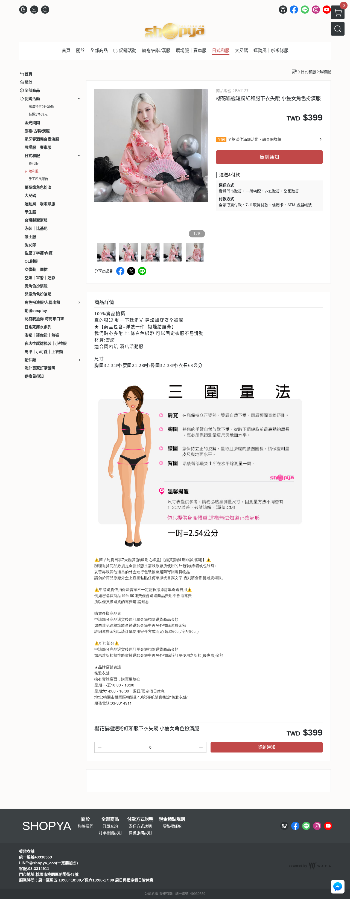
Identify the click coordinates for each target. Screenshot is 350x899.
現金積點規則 (172, 819)
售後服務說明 (140, 833)
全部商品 (110, 819)
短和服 (34, 171)
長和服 (34, 164)
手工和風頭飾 (38, 179)
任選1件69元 (38, 114)
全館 (221, 139)
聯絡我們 (85, 826)
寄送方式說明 (140, 826)
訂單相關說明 (110, 833)
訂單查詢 (110, 826)
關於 (85, 819)
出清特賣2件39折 (41, 107)
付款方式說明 (140, 819)
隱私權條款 (172, 826)
